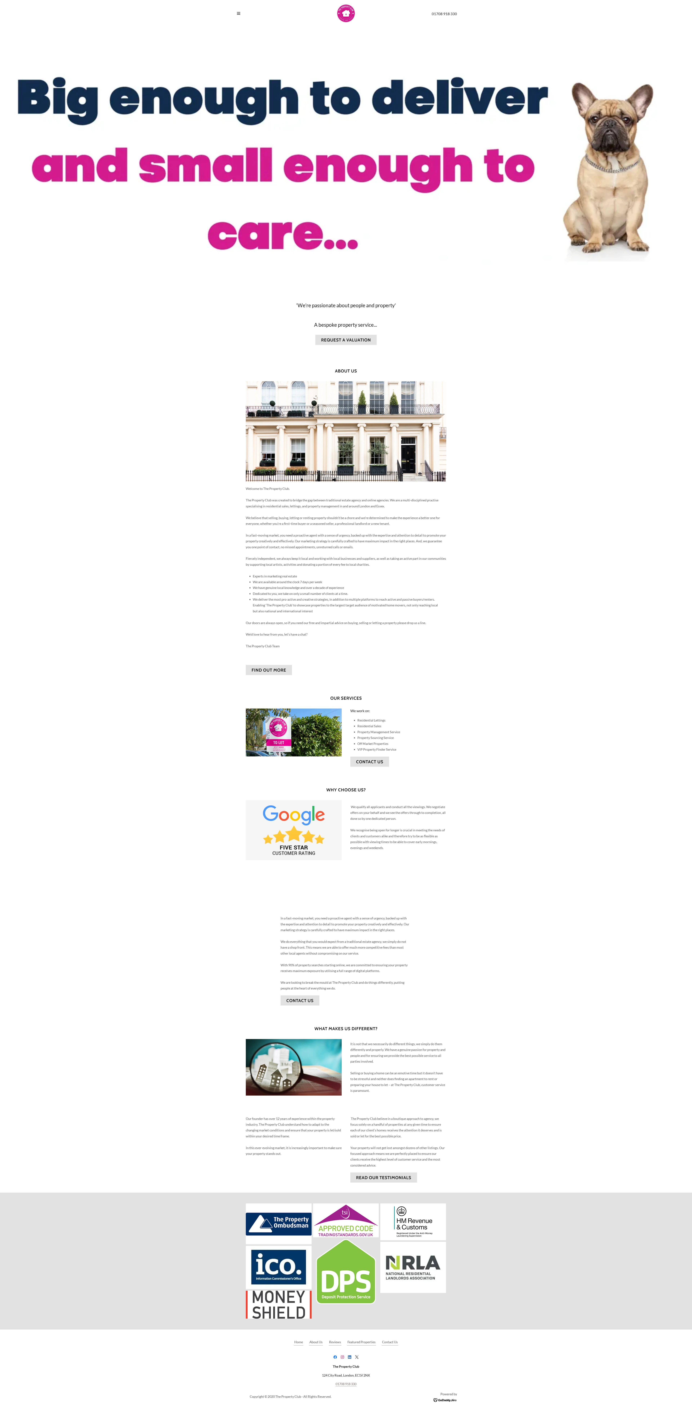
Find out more (269, 670)
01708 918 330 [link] (444, 14)
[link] (346, 13)
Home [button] (298, 1342)
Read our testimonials (383, 1177)
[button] (238, 13)
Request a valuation (346, 340)
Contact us (369, 761)
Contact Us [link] (390, 1342)
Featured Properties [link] (361, 1342)
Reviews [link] (335, 1342)
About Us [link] (316, 1342)
